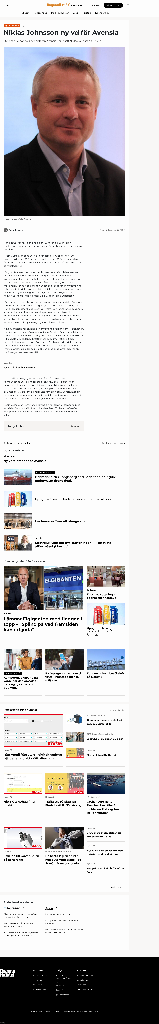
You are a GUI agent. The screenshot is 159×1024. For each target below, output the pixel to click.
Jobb (75, 13)
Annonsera (37, 985)
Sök (7, 5)
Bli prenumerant (40, 976)
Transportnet (40, 13)
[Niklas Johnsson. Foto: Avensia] (64, 131)
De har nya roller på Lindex (58, 914)
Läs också (8, 363)
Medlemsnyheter (60, 13)
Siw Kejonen (17, 230)
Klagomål (59, 990)
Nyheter (24, 13)
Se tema (75, 426)
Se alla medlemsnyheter (114, 887)
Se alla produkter (40, 989)
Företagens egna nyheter (20, 709)
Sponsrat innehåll (62, 995)
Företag (87, 13)
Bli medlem (38, 980)
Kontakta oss (82, 980)
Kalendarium (102, 13)
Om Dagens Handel (85, 989)
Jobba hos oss (83, 985)
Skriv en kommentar (115, 443)
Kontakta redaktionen (86, 976)
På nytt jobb (13, 26)
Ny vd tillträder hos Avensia (19, 367)
